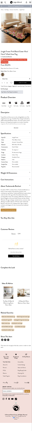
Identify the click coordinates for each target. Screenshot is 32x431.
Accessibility (20, 362)
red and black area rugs (7, 326)
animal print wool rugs (17, 323)
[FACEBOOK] (6, 398)
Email (26, 383)
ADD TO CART (23, 83)
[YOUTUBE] (12, 398)
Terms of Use (12, 395)
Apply (9, 86)
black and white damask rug (8, 317)
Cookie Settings (21, 365)
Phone (4, 383)
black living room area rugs (23, 317)
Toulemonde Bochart (7, 56)
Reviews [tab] (13, 234)
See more (16, 128)
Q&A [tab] (19, 234)
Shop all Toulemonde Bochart (8, 210)
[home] (16, 3)
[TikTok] (16, 398)
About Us (5, 365)
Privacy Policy (5, 395)
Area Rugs (7, 9)
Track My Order (6, 362)
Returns (5, 373)
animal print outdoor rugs (8, 330)
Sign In (14, 86)
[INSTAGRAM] (3, 398)
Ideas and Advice (22, 367)
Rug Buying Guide (22, 370)
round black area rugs (20, 326)
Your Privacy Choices (16, 418)
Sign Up (27, 391)
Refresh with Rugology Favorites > (16, 6)
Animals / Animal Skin (14, 9)
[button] (30, 2)
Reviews (5, 367)
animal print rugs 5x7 (7, 320)
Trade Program (6, 376)
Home (2, 9)
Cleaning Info (21, 373)
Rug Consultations (22, 376)
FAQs (4, 370)
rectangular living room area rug (21, 320)
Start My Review (16, 256)
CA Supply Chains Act (21, 416)
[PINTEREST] (9, 398)
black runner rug (5, 323)
